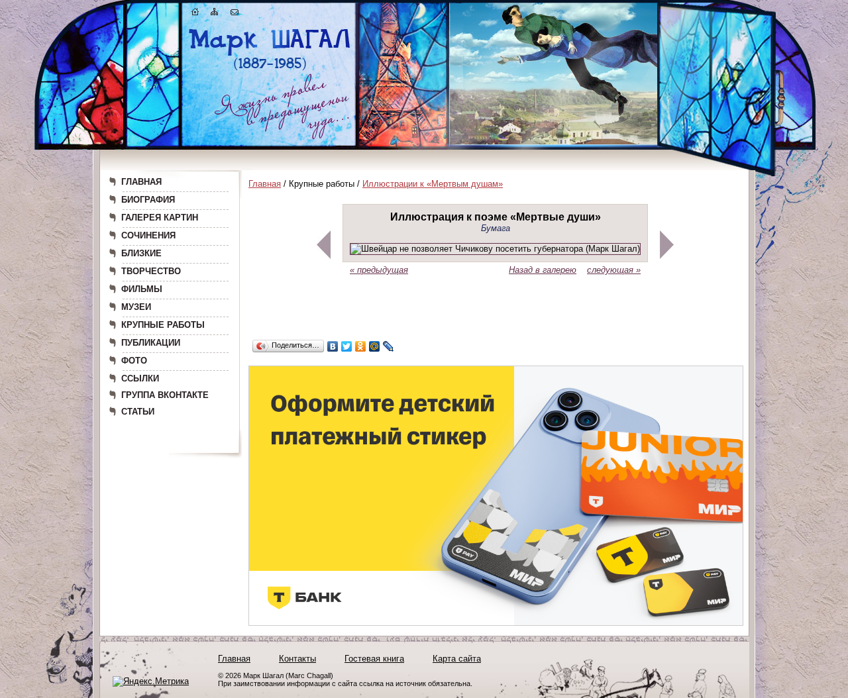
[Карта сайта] (214, 14)
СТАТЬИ (137, 412)
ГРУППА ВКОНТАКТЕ (165, 395)
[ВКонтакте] (333, 346)
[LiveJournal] (389, 346)
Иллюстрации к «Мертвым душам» (432, 184)
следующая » (614, 270)
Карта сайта (457, 659)
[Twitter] (347, 346)
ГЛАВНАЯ (141, 182)
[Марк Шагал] (270, 70)
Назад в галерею (542, 270)
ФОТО (134, 361)
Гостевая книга (374, 659)
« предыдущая (379, 270)
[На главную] (195, 14)
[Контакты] (234, 14)
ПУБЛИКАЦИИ (150, 343)
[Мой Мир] (375, 346)
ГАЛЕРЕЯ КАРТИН (159, 218)
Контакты (297, 659)
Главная (264, 184)
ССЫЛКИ (140, 378)
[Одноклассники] (361, 346)
